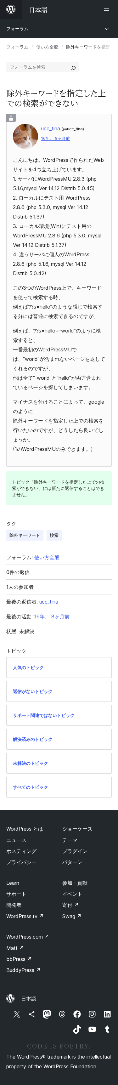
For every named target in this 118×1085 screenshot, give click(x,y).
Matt (15, 948)
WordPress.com (27, 937)
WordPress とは (24, 829)
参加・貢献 (74, 883)
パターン (72, 862)
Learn (12, 883)
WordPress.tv (25, 916)
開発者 (13, 905)
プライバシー (21, 862)
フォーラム (17, 28)
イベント (72, 894)
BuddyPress (23, 970)
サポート (16, 894)
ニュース (16, 840)
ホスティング (21, 851)
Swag (71, 916)
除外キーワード (24, 535)
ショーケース (77, 829)
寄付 (70, 905)
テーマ (69, 840)
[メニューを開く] (108, 9)
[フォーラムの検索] (73, 67)
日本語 (28, 999)
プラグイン (74, 851)
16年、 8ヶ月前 (55, 138)
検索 (54, 535)
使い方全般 (47, 46)
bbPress (19, 959)
